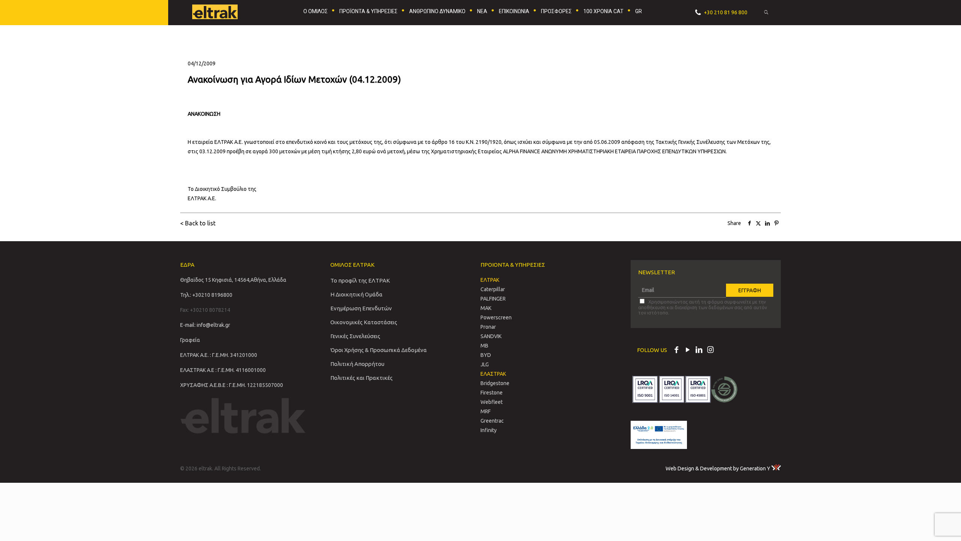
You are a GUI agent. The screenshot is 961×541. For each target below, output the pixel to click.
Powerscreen (496, 317)
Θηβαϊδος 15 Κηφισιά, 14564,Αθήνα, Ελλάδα (233, 280)
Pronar (488, 327)
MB (484, 346)
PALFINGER (493, 299)
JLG (484, 364)
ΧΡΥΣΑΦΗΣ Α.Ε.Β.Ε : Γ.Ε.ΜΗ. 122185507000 (231, 385)
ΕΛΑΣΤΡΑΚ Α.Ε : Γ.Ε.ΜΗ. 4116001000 (223, 370)
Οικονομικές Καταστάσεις (363, 322)
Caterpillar (492, 289)
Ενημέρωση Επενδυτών (361, 308)
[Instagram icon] (710, 351)
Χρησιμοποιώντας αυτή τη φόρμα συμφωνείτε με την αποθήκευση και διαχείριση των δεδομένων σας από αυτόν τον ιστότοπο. (702, 307)
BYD (485, 355)
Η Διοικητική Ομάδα (356, 294)
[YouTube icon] (687, 351)
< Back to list (197, 223)
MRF (485, 411)
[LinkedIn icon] (699, 351)
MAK (485, 308)
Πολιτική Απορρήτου (357, 364)
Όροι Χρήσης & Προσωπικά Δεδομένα (378, 350)
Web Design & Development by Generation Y (718, 468)
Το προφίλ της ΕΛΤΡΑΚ (360, 280)
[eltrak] (227, 11)
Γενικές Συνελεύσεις (355, 336)
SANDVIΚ (491, 336)
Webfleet (491, 402)
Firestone (491, 393)
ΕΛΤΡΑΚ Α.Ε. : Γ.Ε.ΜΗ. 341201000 (218, 355)
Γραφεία (190, 340)
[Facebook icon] (676, 351)
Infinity (488, 430)
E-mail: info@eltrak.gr (205, 325)
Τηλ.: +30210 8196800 (206, 295)
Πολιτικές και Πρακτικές (361, 378)
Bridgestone (494, 383)
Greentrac (492, 421)
